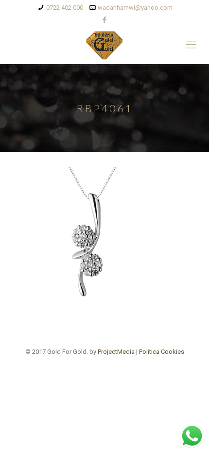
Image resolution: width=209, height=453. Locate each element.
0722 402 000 (64, 7)
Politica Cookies (161, 351)
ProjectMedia (116, 351)
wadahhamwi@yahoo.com (135, 7)
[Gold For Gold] (104, 44)
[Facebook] (105, 20)
